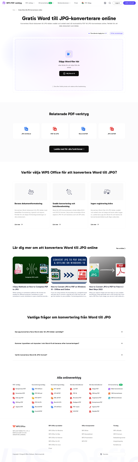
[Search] (110, 3)
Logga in (117, 3)
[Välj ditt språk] (105, 3)
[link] (26, 131)
